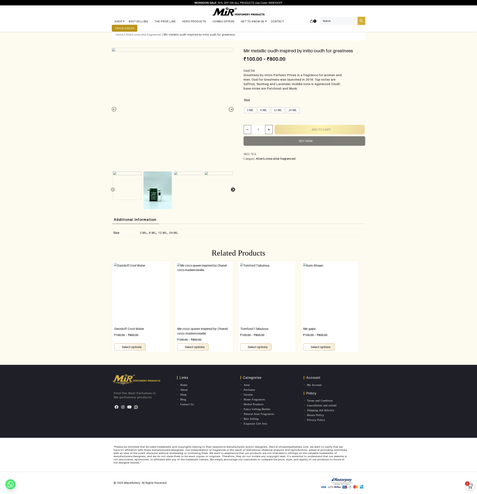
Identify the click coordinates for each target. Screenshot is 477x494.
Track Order (125, 28)
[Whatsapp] (136, 407)
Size (247, 100)
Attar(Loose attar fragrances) (143, 34)
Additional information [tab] (135, 219)
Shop (118, 21)
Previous (112, 189)
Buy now (305, 141)
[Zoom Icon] (172, 108)
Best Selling (138, 21)
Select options (132, 347)
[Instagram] (123, 407)
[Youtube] (129, 407)
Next (232, 189)
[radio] (250, 110)
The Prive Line (165, 21)
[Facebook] (116, 407)
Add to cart (321, 129)
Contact (277, 21)
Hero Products (194, 21)
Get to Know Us (252, 21)
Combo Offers (223, 21)
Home (119, 34)
